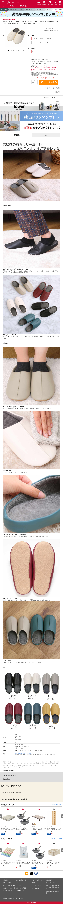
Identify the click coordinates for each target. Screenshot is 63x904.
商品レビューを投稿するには (52, 97)
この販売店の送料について (51, 31)
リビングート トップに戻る (52, 88)
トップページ (4, 9)
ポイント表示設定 (21, 888)
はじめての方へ (36, 888)
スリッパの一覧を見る (54, 92)
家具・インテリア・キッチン (17, 9)
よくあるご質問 (36, 885)
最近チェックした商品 (9, 885)
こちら (22, 898)
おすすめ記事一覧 (21, 880)
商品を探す (6, 880)
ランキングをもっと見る (56, 804)
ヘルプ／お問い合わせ (38, 880)
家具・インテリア (30, 9)
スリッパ (49, 9)
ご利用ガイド (20, 890)
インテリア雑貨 (40, 9)
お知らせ (34, 882)
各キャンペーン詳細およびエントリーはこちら (44, 69)
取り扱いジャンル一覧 (9, 888)
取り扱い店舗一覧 (7, 890)
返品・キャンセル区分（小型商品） (23, 753)
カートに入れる (48, 82)
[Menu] (3, 2)
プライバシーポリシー (52, 882)
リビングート (6, 779)
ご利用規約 (49, 880)
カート (18, 882)
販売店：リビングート (52, 28)
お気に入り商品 (7, 882)
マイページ (19, 885)
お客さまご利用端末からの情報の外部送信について (52, 887)
